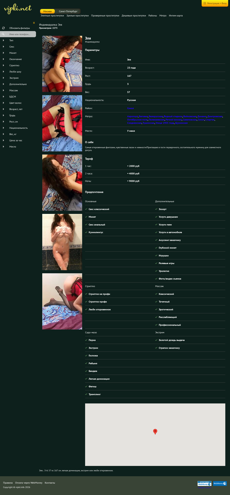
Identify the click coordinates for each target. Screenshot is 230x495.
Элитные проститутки (52, 15)
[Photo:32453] (62, 64)
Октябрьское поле (137, 119)
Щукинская (181, 122)
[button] (155, 432)
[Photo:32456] (62, 242)
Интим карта (176, 15)
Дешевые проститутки (134, 15)
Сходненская (134, 122)
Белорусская (156, 116)
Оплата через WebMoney (28, 482)
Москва (47, 11)
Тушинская (148, 122)
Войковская (189, 116)
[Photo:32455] (62, 183)
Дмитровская (214, 116)
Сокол (130, 108)
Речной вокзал (174, 119)
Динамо (201, 116)
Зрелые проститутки (77, 15)
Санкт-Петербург (68, 11)
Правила (8, 482)
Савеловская (190, 119)
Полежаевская (156, 119)
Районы (152, 15)
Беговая (143, 116)
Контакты (50, 482)
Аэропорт (132, 116)
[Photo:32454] (62, 123)
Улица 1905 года (165, 122)
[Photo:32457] (62, 301)
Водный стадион (173, 116)
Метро (162, 15)
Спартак (210, 119)
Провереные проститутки (105, 15)
